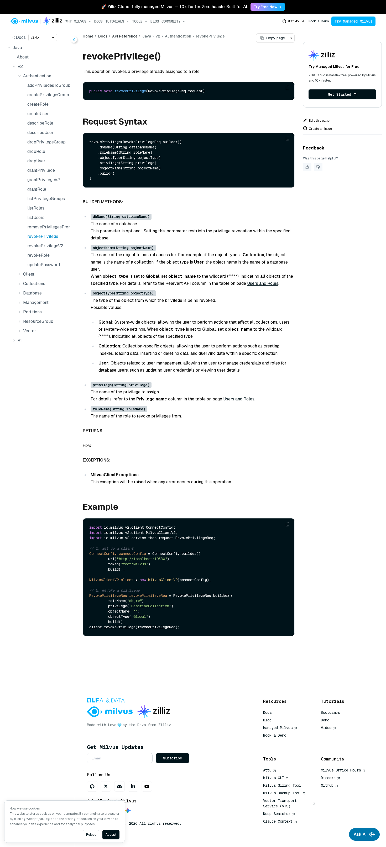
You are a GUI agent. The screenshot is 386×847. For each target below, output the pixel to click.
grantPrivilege (41, 170)
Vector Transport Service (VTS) (280, 803)
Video (326, 727)
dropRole (36, 151)
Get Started (339, 94)
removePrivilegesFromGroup (47, 227)
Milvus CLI (273, 777)
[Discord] (119, 786)
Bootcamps (330, 712)
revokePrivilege (42, 236)
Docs (98, 21)
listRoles (35, 208)
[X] (106, 786)
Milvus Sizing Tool (282, 785)
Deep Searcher (276, 813)
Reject (91, 835)
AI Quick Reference (282, 743)
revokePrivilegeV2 (45, 246)
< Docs (19, 37)
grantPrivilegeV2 (43, 180)
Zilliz (164, 724)
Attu (267, 770)
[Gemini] (128, 810)
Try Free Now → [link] (268, 6)
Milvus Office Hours (341, 770)
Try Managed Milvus (353, 21)
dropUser (36, 161)
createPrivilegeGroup (47, 95)
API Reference (125, 36)
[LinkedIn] (133, 786)
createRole (38, 104)
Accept (111, 835)
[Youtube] (147, 786)
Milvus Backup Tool (282, 793)
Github (327, 785)
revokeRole (38, 255)
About (23, 57)
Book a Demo (319, 21)
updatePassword (43, 264)
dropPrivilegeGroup (46, 142)
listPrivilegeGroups (46, 198)
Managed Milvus (278, 727)
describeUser (40, 132)
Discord (328, 777)
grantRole (36, 189)
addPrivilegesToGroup (47, 85)
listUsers (35, 217)
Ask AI (360, 834)
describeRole (40, 123)
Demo (325, 720)
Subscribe (172, 758)
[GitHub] (92, 786)
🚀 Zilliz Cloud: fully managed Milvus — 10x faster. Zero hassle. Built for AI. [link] (174, 6)
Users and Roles (262, 283)
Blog (154, 21)
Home (88, 36)
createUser (38, 113)
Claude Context (278, 821)
